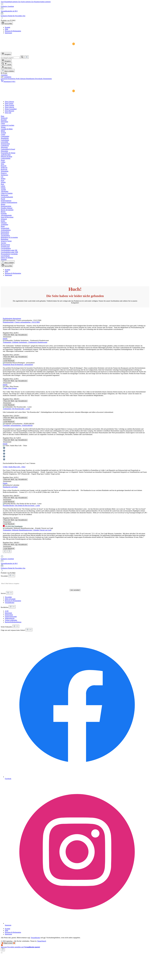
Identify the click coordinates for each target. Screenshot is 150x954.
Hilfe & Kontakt (10, 599)
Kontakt (7, 27)
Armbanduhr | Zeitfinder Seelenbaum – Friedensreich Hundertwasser (25, 342)
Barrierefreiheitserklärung (13, 622)
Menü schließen (9, 71)
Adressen (23, 79)
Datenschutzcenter (11, 616)
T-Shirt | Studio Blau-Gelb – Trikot (14, 467)
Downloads (39, 79)
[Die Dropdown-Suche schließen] (27, 57)
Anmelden (4, 75)
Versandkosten (9, 602)
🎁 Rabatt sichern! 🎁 (8, 943)
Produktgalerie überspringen (12, 318)
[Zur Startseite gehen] (38, 51)
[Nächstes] (9, 551)
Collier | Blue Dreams (10, 388)
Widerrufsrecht (9, 618)
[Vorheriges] (5, 551)
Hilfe (6, 29)
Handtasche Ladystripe (10, 487)
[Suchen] (22, 57)
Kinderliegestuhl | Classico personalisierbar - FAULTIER (21, 322)
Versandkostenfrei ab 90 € (9, 11)
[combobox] (10, 58)
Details (5, 338)
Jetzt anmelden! (75, 590)
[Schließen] (1, 952)
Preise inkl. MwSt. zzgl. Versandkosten (15, 335)
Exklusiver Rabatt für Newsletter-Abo (13, 16)
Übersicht (4, 79)
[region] (75, 435)
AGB (6, 611)
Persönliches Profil (13, 79)
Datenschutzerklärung (82, 587)
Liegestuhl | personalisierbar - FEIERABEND (18, 425)
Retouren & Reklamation (13, 31)
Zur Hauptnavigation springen (41, 2)
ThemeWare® (41, 941)
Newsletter (8, 597)
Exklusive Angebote (7, 6)
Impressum (8, 33)
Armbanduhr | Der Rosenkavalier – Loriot (16, 409)
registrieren (7, 77)
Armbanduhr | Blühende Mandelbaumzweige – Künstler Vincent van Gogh (27, 530)
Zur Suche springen (24, 2)
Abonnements (47, 79)
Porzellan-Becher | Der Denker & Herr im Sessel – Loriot (21, 505)
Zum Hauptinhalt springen (9, 2)
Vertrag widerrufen (11, 620)
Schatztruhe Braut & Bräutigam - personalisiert (18, 364)
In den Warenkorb (9, 361)
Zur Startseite (75, 306)
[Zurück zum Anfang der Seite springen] (3, 949)
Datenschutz (9, 615)
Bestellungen (30, 79)
